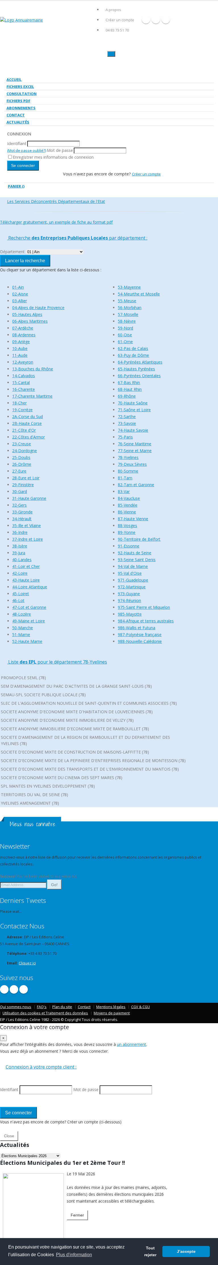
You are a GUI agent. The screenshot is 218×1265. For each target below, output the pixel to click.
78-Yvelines (128, 457)
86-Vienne (127, 512)
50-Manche (22, 627)
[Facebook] (146, 19)
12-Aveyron (22, 362)
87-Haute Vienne (133, 518)
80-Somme (128, 471)
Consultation (22, 93)
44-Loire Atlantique (29, 587)
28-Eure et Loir (25, 478)
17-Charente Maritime (32, 396)
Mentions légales (110, 1006)
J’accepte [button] (186, 1251)
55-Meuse (127, 300)
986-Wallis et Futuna (136, 627)
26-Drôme (21, 464)
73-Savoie (127, 423)
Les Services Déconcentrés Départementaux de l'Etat (56, 201)
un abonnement (131, 1044)
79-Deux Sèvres (132, 464)
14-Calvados (23, 375)
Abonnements (21, 107)
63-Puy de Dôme (133, 355)
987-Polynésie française (140, 634)
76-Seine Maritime (134, 443)
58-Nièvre (127, 321)
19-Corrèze (22, 409)
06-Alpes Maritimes (30, 321)
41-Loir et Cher (26, 566)
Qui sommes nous (15, 1006)
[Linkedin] (166, 19)
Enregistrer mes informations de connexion (53, 157)
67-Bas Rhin (129, 382)
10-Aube (20, 348)
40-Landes (22, 559)
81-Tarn (125, 478)
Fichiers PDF (18, 100)
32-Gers (19, 505)
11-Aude (20, 355)
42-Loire (20, 573)
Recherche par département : (77, 238)
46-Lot (18, 600)
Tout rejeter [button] (150, 1251)
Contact (16, 115)
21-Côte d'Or (24, 430)
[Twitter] (156, 19)
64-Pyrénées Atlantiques (140, 362)
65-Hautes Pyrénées (136, 369)
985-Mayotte (130, 614)
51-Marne (21, 634)
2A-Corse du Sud (27, 416)
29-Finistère (23, 484)
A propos (113, 9)
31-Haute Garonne (29, 498)
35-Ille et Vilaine (26, 525)
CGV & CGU (140, 1006)
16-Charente (23, 389)
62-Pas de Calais (133, 348)
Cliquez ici (27, 963)
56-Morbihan (129, 307)
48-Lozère (21, 614)
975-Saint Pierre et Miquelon (144, 607)
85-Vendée (127, 505)
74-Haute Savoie (133, 430)
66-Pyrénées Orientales (139, 375)
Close (9, 1136)
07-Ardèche (22, 328)
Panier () (16, 186)
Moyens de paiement (112, 1013)
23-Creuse (21, 443)
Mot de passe (60, 150)
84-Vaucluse (129, 498)
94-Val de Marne (133, 566)
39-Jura (18, 552)
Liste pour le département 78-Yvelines (57, 662)
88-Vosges (127, 525)
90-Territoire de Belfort (139, 539)
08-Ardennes (23, 334)
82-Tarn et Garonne (136, 484)
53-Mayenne (129, 287)
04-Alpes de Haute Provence (38, 307)
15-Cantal (21, 382)
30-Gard (19, 491)
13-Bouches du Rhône (32, 369)
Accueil (14, 79)
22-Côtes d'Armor (28, 437)
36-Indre (20, 532)
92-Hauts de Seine (134, 552)
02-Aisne (20, 294)
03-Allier (19, 300)
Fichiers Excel (20, 86)
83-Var (124, 491)
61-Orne (125, 341)
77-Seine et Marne (135, 450)
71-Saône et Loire (134, 409)
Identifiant (16, 143)
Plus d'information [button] (74, 1254)
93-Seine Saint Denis (137, 559)
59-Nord (125, 328)
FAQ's (42, 1006)
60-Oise (125, 334)
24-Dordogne (24, 450)
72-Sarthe (127, 416)
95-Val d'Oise (130, 573)
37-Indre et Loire (27, 539)
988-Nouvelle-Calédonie (140, 641)
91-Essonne (128, 546)
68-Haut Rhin (130, 389)
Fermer (77, 1215)
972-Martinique (132, 587)
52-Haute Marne (27, 641)
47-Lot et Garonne (29, 607)
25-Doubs (21, 457)
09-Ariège (21, 341)
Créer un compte (120, 20)
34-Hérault (22, 518)
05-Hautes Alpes (27, 314)
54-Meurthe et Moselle (139, 294)
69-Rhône (127, 396)
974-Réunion (129, 600)
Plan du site (62, 1006)
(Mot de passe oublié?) (26, 150)
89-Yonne (126, 532)
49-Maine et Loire (28, 621)
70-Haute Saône (133, 403)
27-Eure (19, 471)
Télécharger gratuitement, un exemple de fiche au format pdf (56, 222)
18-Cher (19, 403)
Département (12, 251)
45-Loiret (20, 593)
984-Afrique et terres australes (146, 621)
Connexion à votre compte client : (41, 1067)
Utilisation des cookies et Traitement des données (45, 1013)
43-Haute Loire (26, 580)
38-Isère (19, 546)
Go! (54, 884)
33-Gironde (22, 512)
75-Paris (125, 437)
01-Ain (18, 287)
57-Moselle (128, 314)
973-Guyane (129, 593)
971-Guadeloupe (133, 580)
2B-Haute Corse (27, 423)
